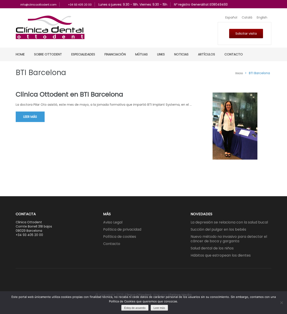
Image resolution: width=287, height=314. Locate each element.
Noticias (181, 54)
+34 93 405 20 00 (80, 4)
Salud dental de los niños (212, 248)
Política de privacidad (122, 229)
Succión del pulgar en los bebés (218, 229)
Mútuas (141, 54)
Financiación (115, 54)
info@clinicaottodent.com (38, 4)
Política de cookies (119, 236)
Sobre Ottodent (48, 54)
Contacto (233, 54)
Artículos (206, 54)
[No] (281, 302)
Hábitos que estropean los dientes (221, 255)
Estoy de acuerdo (135, 308)
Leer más (30, 116)
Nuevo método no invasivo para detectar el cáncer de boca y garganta (229, 239)
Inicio (239, 73)
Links (161, 54)
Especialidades (83, 54)
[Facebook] (141, 284)
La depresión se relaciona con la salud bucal (229, 222)
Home (20, 54)
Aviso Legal (112, 222)
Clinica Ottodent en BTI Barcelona (69, 94)
